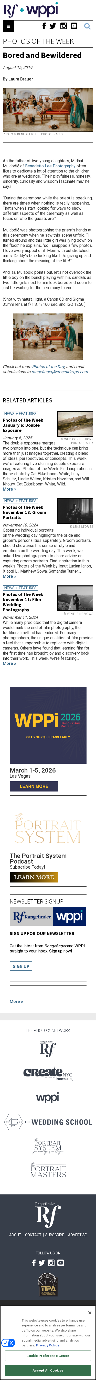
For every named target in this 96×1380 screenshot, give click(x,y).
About (15, 1235)
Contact (33, 1235)
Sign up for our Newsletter (42, 933)
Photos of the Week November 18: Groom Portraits (24, 512)
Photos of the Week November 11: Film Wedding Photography (23, 602)
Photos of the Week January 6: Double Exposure (23, 425)
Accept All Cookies (48, 1370)
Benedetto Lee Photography (50, 166)
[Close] (89, 1312)
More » (16, 1001)
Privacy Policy (47, 1345)
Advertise (77, 1235)
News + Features (20, 413)
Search (87, 26)
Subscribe (54, 1235)
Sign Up (21, 966)
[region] (48, 1343)
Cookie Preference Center (47, 1356)
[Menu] (8, 26)
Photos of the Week (38, 41)
